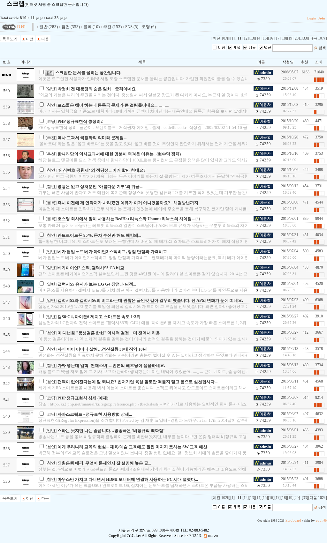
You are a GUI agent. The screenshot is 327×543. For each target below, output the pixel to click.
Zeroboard (293, 520)
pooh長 (321, 520)
